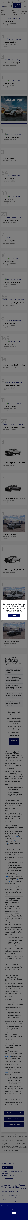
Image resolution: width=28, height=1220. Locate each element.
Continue (14, 615)
